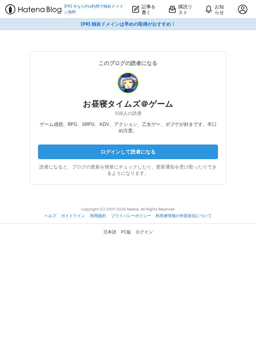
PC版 (126, 231)
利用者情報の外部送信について (184, 215)
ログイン (144, 231)
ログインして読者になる (128, 152)
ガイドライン (73, 215)
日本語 (109, 231)
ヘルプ (50, 215)
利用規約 (98, 215)
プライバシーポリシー (131, 215)
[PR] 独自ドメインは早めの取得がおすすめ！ (128, 24)
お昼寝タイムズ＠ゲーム (128, 104)
